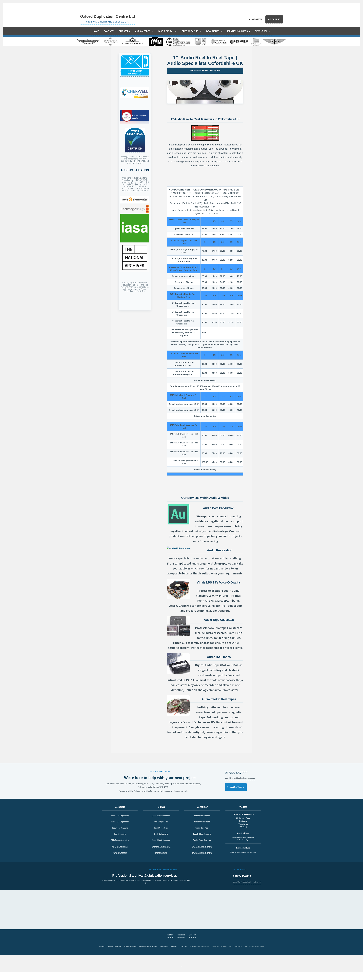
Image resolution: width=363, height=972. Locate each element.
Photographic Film (161, 822)
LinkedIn (192, 935)
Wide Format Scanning (120, 840)
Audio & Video (144, 31)
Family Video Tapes (202, 816)
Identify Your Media (238, 31)
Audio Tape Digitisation (120, 822)
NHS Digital (164, 946)
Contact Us (274, 19)
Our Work (124, 31)
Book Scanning (120, 834)
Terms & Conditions (114, 946)
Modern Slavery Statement (148, 946)
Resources (262, 31)
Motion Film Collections (161, 840)
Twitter (170, 935)
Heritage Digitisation (120, 846)
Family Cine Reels (202, 828)
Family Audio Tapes (202, 822)
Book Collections (161, 834)
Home (96, 31)
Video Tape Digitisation (120, 816)
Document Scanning (120, 828)
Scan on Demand (120, 852)
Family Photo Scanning (202, 840)
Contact (109, 31)
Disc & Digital (167, 31)
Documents (214, 31)
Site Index (184, 946)
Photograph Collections (161, 846)
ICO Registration (130, 946)
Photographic (191, 31)
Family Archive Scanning (202, 846)
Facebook (181, 935)
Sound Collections (161, 828)
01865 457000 (255, 19)
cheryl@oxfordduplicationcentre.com (240, 778)
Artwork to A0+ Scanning (202, 852)
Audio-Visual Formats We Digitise (205, 70)
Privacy (102, 946)
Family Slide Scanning (202, 834)
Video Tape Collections (161, 816)
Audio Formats (161, 852)
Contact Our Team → (235, 787)
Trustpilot (174, 946)
